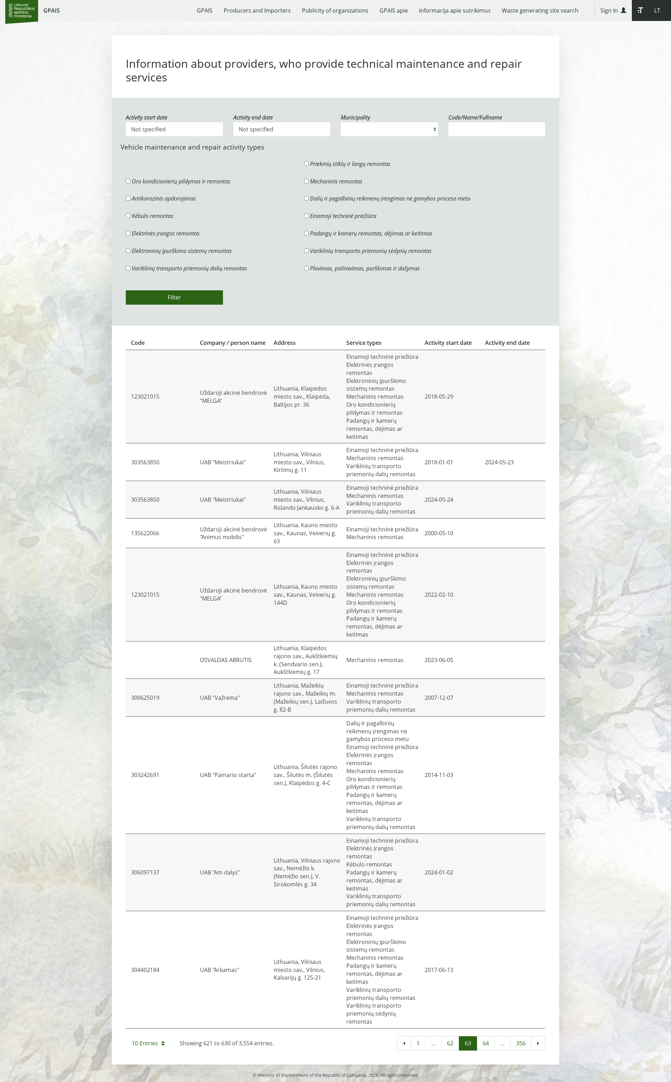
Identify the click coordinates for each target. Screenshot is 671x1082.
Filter (174, 297)
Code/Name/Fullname (475, 117)
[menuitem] (204, 10)
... (433, 1043)
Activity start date (146, 117)
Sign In (610, 10)
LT (657, 10)
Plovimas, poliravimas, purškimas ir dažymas (364, 268)
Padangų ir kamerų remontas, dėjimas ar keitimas (370, 233)
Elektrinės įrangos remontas (165, 233)
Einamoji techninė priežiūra (342, 216)
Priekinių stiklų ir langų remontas (349, 164)
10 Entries (145, 1043)
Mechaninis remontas (335, 181)
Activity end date (253, 117)
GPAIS (51, 10)
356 (521, 1043)
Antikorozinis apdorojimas (163, 198)
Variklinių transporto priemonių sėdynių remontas (370, 251)
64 (486, 1043)
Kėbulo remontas (151, 216)
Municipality (355, 117)
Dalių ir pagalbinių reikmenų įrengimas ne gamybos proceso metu (389, 198)
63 (468, 1043)
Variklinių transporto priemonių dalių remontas (188, 268)
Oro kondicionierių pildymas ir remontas (180, 181)
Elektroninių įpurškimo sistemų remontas (181, 251)
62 (450, 1043)
